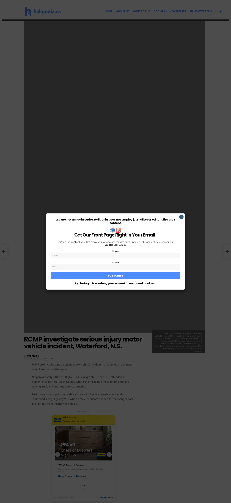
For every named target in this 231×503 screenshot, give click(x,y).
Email (115, 262)
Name (115, 251)
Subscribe (115, 275)
